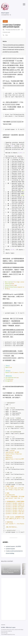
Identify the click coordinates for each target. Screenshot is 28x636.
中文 (6, 35)
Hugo (6, 632)
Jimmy (13, 634)
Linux (5, 21)
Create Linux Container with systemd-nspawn (12, 26)
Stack (5, 634)
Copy (21, 93)
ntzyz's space (5, 12)
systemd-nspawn (10, 548)
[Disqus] (13, 598)
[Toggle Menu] (24, 4)
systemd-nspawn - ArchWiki (13, 546)
